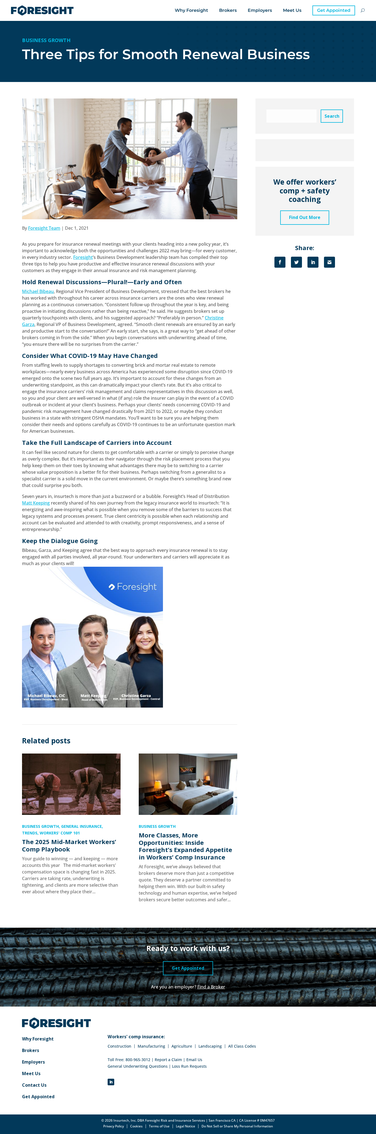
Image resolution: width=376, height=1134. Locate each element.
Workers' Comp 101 (60, 833)
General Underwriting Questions (138, 1066)
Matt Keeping (36, 503)
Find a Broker (211, 987)
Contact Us (34, 1085)
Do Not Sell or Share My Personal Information (237, 1126)
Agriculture (181, 1046)
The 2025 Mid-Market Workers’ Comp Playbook (69, 845)
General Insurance (81, 826)
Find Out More (304, 217)
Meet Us (292, 10)
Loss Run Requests (189, 1066)
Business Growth (46, 40)
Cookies (136, 1126)
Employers (260, 10)
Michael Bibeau (38, 291)
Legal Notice (185, 1126)
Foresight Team (44, 228)
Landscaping (210, 1046)
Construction (119, 1046)
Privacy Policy (113, 1126)
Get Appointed (333, 10)
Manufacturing (151, 1046)
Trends (29, 833)
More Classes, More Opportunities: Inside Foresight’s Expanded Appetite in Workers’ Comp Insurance (185, 846)
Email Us (194, 1059)
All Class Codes (242, 1046)
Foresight (83, 257)
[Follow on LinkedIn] (111, 1082)
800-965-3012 (138, 1059)
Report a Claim (168, 1059)
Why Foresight (191, 10)
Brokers (228, 10)
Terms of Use (159, 1126)
